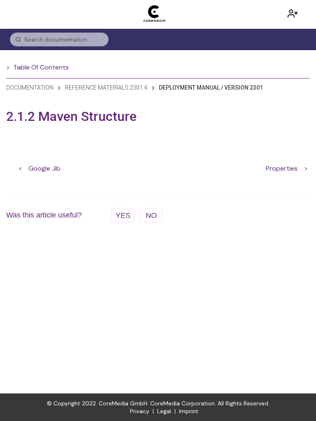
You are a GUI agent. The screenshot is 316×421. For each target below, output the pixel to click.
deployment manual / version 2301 (211, 87)
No (151, 215)
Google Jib (44, 168)
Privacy (139, 411)
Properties (281, 168)
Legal (164, 411)
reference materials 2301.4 (106, 87)
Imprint (188, 411)
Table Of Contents (41, 67)
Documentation (29, 87)
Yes (123, 215)
